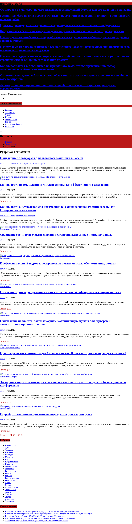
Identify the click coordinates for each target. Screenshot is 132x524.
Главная (8, 110)
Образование (11, 119)
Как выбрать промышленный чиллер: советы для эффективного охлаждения (54, 184)
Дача (7, 448)
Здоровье (9, 450)
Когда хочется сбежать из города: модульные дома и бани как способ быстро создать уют (62, 31)
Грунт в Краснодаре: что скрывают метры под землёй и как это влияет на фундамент (60, 25)
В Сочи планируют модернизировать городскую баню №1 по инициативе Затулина (42, 511)
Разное (8, 122)
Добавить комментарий (34, 163)
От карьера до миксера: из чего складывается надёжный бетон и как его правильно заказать (65, 9)
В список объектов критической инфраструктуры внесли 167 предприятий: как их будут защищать (48, 514)
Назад (2, 435)
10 (14, 435)
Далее (23, 435)
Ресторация (10, 480)
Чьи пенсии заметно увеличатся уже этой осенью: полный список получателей (40, 518)
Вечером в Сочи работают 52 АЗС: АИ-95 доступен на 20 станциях (35, 516)
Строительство (11, 487)
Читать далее (5, 201)
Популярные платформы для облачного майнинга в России (41, 158)
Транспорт (9, 492)
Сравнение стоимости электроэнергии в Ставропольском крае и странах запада (56, 234)
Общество (9, 469)
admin (2, 190)
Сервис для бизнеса (13, 124)
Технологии (5, 179)
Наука (7, 459)
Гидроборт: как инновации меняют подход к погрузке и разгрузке (46, 414)
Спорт (8, 115)
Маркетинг (10, 457)
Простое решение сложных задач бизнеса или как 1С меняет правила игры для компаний (63, 353)
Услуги (14, 376)
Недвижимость (11, 462)
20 (19, 435)
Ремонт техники (12, 478)
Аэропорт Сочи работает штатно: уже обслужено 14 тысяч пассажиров (36, 521)
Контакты (9, 126)
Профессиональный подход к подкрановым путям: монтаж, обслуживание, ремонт (58, 263)
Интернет (4, 348)
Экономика (10, 112)
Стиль (8, 485)
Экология (9, 499)
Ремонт (8, 476)
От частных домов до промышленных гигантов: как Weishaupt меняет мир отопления (60, 292)
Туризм (8, 494)
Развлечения (10, 471)
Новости (9, 464)
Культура (9, 117)
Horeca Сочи (10, 445)
